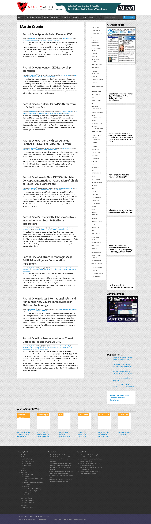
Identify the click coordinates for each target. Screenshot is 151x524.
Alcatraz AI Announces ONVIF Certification (84, 434)
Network (95, 194)
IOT (93, 164)
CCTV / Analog (96, 91)
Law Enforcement (66, 188)
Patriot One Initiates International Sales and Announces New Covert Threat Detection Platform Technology (49, 302)
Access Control (97, 27)
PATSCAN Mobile (57, 189)
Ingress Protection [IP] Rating (32, 489)
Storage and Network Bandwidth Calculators (33, 483)
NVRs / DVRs (95, 200)
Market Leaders (28, 495)
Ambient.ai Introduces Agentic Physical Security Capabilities (91, 460)
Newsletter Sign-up (27, 507)
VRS (72, 269)
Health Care (96, 152)
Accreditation (96, 34)
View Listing (27, 463)
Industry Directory (33, 17)
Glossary (26, 476)
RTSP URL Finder (29, 474)
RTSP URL (130, 17)
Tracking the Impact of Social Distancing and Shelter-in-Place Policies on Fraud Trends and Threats (23, 437)
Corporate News (67, 38)
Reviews (23, 457)
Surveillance (96, 252)
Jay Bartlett (32, 38)
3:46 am (45, 228)
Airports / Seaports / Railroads (95, 42)
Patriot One (34, 40)
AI (92, 37)
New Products (96, 197)
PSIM (93, 224)
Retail (94, 231)
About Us (21, 17)
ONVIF (94, 209)
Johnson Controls (40, 229)
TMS (69, 269)
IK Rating (26, 487)
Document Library (78, 17)
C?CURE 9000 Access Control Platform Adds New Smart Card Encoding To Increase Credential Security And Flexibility (122, 365)
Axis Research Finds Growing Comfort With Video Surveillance (91, 456)
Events (46, 17)
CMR (33, 269)
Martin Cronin (27, 40)
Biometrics (95, 68)
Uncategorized (97, 267)
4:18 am (46, 38)
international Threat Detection (32, 347)
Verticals (95, 270)
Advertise (92, 17)
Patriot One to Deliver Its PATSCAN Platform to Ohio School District (49, 105)
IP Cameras (95, 167)
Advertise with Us (80, 519)
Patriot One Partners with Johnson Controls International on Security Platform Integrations (49, 220)
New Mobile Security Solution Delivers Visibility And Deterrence (91, 468)
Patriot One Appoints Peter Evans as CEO (47, 34)
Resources (65, 17)
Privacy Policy (43, 519)
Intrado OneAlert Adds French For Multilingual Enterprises (90, 464)
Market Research (97, 182)
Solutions (95, 246)
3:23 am (44, 309)
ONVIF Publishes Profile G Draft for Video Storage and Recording (43, 435)
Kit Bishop (49, 229)
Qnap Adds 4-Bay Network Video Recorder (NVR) (103, 434)
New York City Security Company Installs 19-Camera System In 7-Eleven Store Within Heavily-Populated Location (122, 359)
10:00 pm (46, 111)
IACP (33, 189)
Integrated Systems (66, 228)
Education (95, 149)
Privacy (94, 218)
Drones (94, 143)
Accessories (96, 31)
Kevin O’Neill (39, 269)
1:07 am (45, 75)
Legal (94, 176)
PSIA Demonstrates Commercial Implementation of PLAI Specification (64, 435)
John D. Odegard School (48, 347)
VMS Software (96, 276)
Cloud (94, 103)
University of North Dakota (39, 349)
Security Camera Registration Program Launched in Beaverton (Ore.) (122, 372)
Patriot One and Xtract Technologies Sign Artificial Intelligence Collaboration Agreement (48, 260)
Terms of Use (57, 519)
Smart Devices (96, 242)
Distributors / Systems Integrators (96, 137)
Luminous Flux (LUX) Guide (32, 491)
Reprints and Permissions (26, 519)
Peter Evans (42, 40)
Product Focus (97, 221)
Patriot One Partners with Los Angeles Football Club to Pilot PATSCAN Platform (47, 142)
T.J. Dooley (66, 113)
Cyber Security (97, 132)
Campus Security (67, 111)
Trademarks (67, 519)
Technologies (27, 229)
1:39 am (46, 148)
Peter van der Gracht (53, 40)
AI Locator (54, 17)
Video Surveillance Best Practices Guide (34, 479)
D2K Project (27, 493)
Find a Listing (28, 465)
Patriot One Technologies (60, 269)
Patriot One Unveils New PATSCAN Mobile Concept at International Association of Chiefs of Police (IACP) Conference (50, 180)
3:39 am (45, 188)
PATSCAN (59, 113)
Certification (96, 95)
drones (94, 146)
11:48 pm (45, 346)
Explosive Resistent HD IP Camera (124, 433)
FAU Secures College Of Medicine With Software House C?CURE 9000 (123, 386)
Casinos (94, 83)
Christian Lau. (27, 149)
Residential (96, 227)
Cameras (95, 76)
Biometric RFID (97, 65)
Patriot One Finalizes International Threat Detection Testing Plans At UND (48, 340)
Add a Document (29, 502)
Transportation (97, 264)
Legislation (96, 179)
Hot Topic (95, 155)
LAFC (32, 149)
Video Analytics (97, 273)
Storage (94, 249)
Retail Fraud (96, 234)
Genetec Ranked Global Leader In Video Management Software (90, 472)
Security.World (32, 516)
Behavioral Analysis (22, 416)
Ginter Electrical (35, 113)
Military (94, 185)
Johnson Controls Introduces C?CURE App (122, 379)
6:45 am (45, 268)
